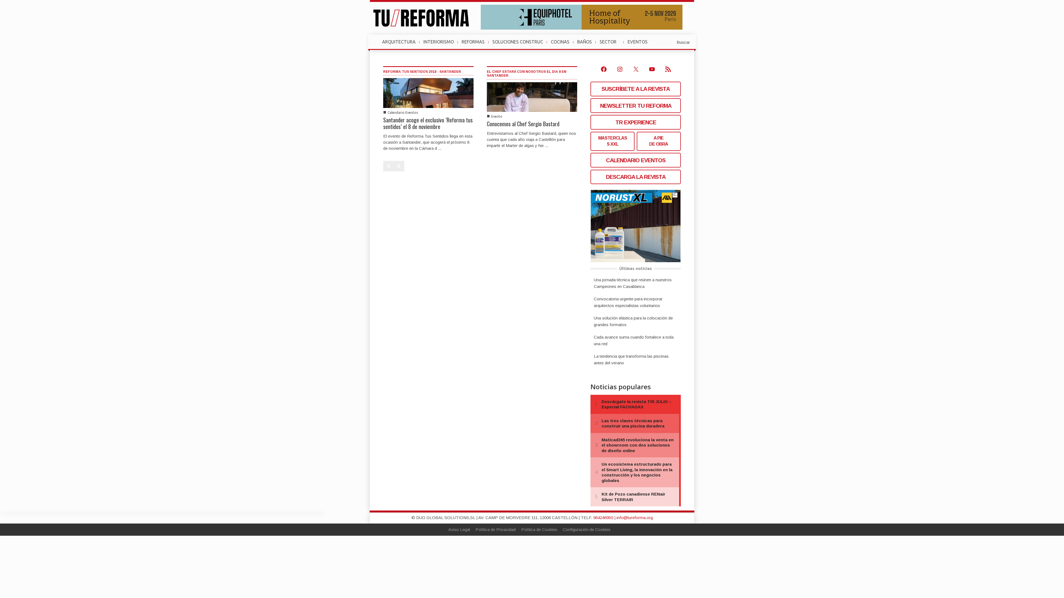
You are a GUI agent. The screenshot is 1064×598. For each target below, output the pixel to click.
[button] (669, 42)
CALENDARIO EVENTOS (636, 160)
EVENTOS (640, 44)
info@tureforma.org (635, 517)
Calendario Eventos (403, 112)
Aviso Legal (459, 529)
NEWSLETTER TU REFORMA (635, 106)
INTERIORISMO (438, 41)
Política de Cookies (539, 529)
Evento (496, 116)
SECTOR (610, 44)
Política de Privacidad (495, 529)
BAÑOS (584, 41)
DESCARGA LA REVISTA (636, 177)
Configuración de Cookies (586, 529)
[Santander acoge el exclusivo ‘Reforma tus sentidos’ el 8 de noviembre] (428, 92)
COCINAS (560, 41)
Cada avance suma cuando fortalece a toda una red (634, 340)
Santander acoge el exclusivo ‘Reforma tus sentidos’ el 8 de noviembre (428, 123)
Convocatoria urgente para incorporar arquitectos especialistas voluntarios (628, 302)
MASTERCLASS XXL (612, 141)
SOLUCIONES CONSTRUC (517, 41)
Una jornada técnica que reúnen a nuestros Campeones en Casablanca (633, 283)
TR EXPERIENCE (635, 122)
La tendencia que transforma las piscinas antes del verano (631, 359)
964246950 (603, 517)
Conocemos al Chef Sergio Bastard (523, 124)
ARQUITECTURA (399, 41)
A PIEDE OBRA (658, 141)
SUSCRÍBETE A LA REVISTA (636, 89)
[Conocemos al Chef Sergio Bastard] (532, 96)
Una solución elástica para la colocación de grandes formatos (633, 321)
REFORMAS (473, 41)
